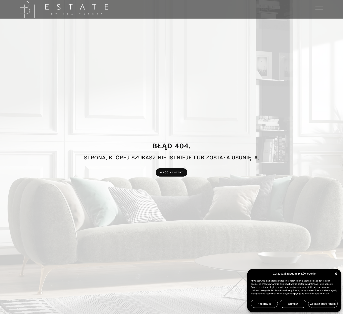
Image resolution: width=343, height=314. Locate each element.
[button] (336, 273)
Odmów (293, 303)
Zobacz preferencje (323, 303)
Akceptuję (264, 303)
